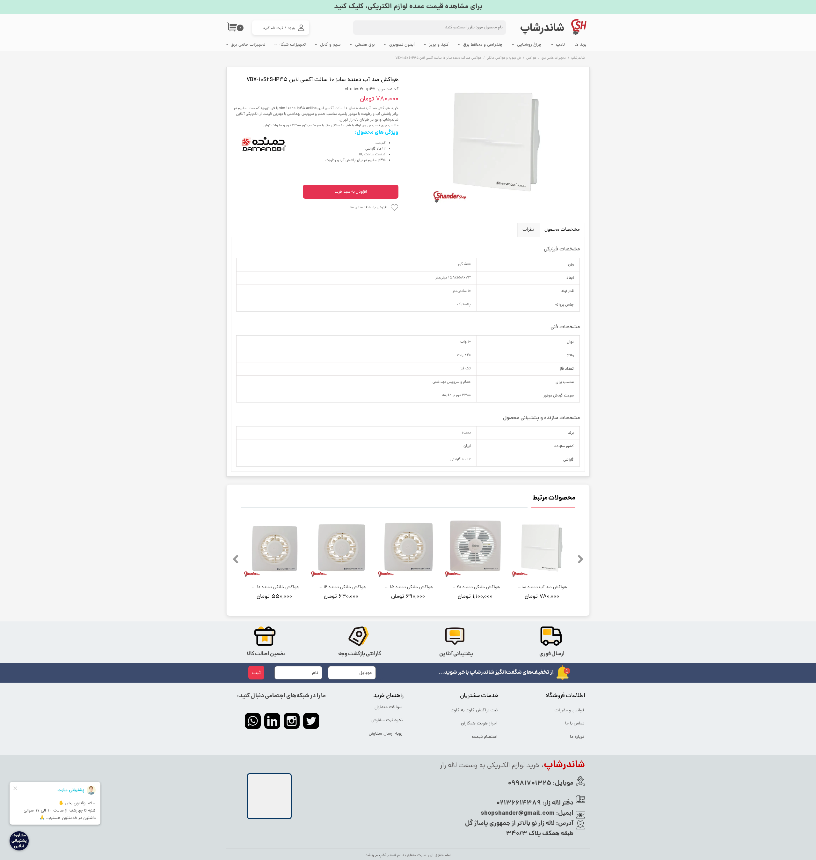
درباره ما (577, 737)
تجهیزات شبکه (293, 44)
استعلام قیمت (485, 737)
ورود (291, 28)
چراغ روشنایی (529, 44)
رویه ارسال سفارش (386, 733)
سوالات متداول (389, 707)
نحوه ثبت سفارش (387, 720)
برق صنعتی (365, 44)
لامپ (560, 44)
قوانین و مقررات (569, 710)
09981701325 (529, 783)
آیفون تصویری (402, 44)
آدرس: (564, 824)
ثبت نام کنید (273, 28)
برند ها (580, 44)
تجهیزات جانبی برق (248, 44)
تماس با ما (574, 723)
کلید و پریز (439, 44)
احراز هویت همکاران (479, 723)
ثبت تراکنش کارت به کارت (475, 710)
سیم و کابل (330, 44)
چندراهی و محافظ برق (483, 44)
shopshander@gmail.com (518, 813)
